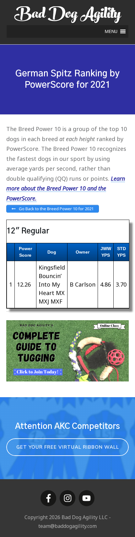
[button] (111, 31)
